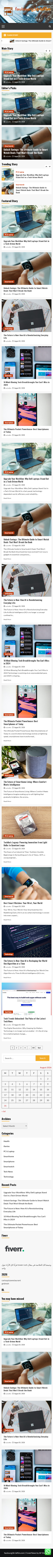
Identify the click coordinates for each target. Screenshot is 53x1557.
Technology (20, 186)
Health (7, 1141)
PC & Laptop (9, 111)
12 (20, 1089)
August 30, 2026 (19, 82)
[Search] (49, 26)
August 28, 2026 (19, 848)
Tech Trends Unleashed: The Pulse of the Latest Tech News (25, 1020)
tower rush (22, 1265)
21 (34, 1095)
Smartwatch (9, 72)
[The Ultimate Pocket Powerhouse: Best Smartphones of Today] (26, 409)
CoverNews (31, 1553)
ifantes (7, 1146)
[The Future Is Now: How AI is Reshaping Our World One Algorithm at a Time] (26, 941)
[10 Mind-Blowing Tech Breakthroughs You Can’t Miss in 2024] (26, 362)
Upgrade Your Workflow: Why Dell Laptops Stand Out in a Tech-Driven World (24, 116)
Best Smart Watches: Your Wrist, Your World (23, 903)
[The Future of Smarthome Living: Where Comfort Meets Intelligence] (26, 762)
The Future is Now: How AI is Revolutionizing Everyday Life (27, 190)
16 (48, 1089)
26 (20, 1100)
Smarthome (9, 775)
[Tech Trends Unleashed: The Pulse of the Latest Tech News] (26, 999)
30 (48, 1100)
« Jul (4, 1111)
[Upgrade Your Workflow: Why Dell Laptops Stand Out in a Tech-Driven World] (26, 221)
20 (27, 1095)
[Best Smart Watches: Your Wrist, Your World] (26, 883)
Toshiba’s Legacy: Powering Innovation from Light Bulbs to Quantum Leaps (25, 844)
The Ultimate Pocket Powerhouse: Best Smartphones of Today (26, 430)
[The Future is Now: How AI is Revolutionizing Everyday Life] (8, 188)
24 (5, 1100)
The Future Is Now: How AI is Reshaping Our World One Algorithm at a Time (25, 962)
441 (33, 1047)
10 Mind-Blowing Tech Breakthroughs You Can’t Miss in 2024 (27, 383)
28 (34, 1100)
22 (41, 1095)
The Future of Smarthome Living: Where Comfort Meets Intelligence (25, 783)
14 (34, 1089)
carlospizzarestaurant (11, 1280)
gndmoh (5, 1283)
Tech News (8, 376)
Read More (7, 498)
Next (39, 1047)
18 (12, 1095)
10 (5, 1089)
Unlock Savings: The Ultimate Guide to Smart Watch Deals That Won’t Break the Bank (26, 77)
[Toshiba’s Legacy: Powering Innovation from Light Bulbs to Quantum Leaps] (26, 822)
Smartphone (9, 423)
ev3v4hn (8, 82)
